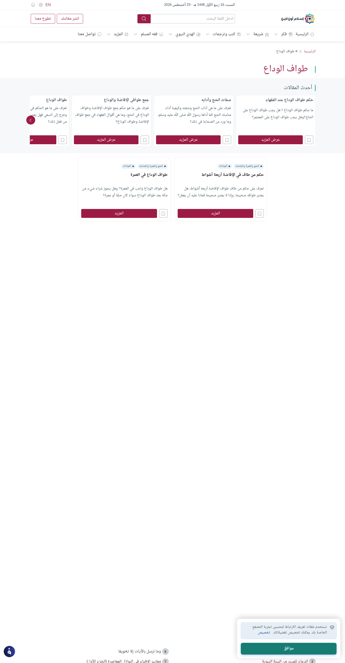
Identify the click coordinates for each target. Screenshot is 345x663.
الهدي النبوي (185, 34)
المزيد (118, 34)
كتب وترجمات (224, 34)
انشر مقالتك (70, 18)
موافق (289, 648)
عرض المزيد (270, 139)
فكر (284, 34)
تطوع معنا (43, 18)
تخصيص (264, 633)
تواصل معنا (87, 34)
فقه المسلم (149, 34)
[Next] (30, 120)
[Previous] (314, 120)
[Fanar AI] (9, 651)
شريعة (258, 34)
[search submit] (144, 18)
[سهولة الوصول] (40, 5)
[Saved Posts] (33, 5)
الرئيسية (301, 34)
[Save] (309, 140)
